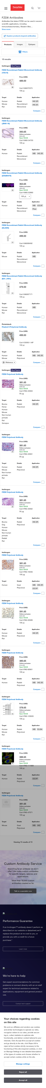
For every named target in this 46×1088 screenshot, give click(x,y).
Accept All (23, 1080)
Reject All (23, 1072)
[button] (23, 52)
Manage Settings (23, 1064)
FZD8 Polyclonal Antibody (12, 374)
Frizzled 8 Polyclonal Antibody (14, 327)
